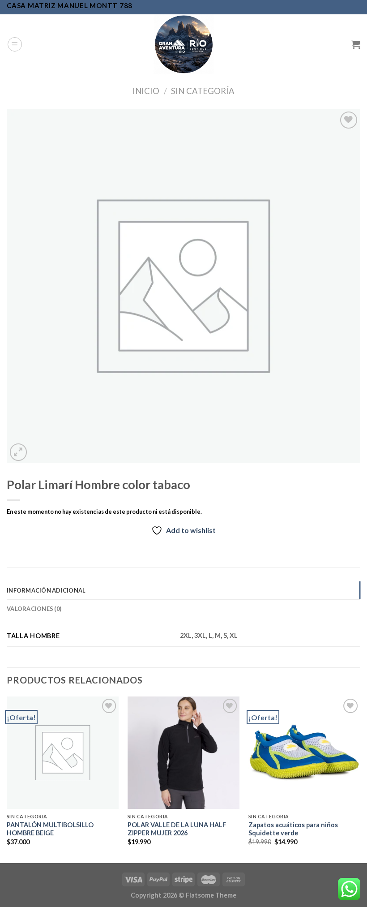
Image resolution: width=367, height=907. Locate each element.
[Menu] (15, 44)
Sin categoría (203, 91)
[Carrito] (355, 44)
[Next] (360, 779)
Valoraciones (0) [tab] (34, 608)
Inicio (145, 91)
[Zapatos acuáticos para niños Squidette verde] (304, 752)
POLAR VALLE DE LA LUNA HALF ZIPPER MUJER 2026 (177, 829)
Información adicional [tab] (46, 590)
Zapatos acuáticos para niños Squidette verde (293, 829)
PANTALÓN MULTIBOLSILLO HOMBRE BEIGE (50, 829)
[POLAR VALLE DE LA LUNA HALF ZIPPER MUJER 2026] (183, 752)
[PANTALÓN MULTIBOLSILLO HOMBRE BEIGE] (63, 752)
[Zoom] (18, 452)
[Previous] (7, 779)
